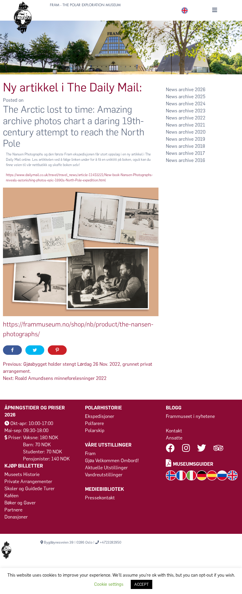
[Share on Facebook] (12, 350)
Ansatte (174, 438)
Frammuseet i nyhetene (190, 416)
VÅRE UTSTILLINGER (108, 445)
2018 (200, 146)
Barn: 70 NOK (37, 444)
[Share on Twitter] (34, 350)
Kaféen (11, 495)
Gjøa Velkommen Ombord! (112, 460)
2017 (200, 153)
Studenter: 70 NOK (42, 451)
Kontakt (174, 431)
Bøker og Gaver (20, 503)
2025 (200, 96)
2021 (200, 125)
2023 (200, 111)
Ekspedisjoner (99, 416)
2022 (200, 118)
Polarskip (94, 430)
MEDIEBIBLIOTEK (104, 489)
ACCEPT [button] (141, 584)
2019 (200, 139)
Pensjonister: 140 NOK (46, 459)
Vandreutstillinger (103, 475)
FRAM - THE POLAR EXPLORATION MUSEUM (85, 5)
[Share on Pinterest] (57, 350)
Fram (90, 453)
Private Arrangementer (28, 481)
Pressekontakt (100, 498)
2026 (200, 89)
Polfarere (94, 423)
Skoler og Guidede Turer (29, 488)
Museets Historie (22, 474)
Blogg (174, 408)
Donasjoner (16, 517)
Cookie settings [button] (108, 584)
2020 (200, 132)
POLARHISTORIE (103, 408)
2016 (200, 160)
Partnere (13, 510)
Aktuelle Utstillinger (106, 467)
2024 (200, 103)
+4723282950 (110, 542)
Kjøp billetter (23, 466)
